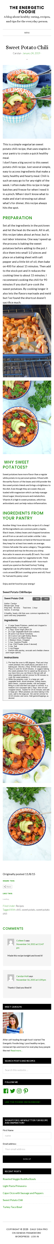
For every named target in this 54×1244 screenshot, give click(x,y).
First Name (8, 1130)
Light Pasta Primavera (14, 1185)
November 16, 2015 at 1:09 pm (31, 979)
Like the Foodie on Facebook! (22, 1102)
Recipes (20, 905)
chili (18, 909)
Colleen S (20, 940)
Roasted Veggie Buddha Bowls (19, 1179)
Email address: (9, 1143)
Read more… (16, 1050)
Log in (35, 1236)
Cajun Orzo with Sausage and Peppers (23, 1193)
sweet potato (28, 909)
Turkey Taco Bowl (12, 1207)
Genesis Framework (28, 1233)
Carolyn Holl (22, 976)
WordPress (22, 1236)
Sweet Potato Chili (13, 1200)
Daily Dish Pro (39, 1229)
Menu (27, 32)
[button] (37, 599)
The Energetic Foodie (27, 10)
